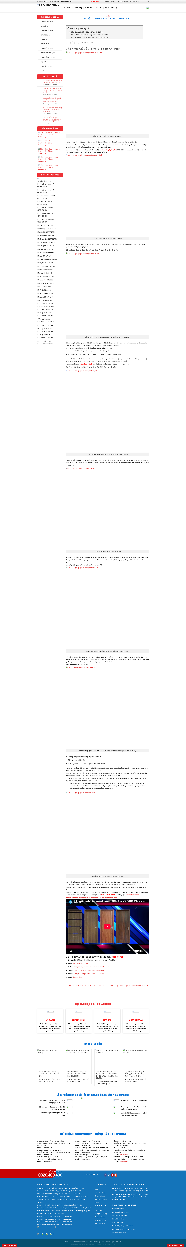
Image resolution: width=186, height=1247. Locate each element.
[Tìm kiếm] (148, 1)
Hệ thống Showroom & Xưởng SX (128, 1)
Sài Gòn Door (78, 977)
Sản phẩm (88, 8)
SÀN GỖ (43, 71)
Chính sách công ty (100, 1223)
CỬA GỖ (43, 26)
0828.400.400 (95, 1)
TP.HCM (40, 1202)
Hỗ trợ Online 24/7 (176, 1245)
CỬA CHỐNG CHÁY (47, 21)
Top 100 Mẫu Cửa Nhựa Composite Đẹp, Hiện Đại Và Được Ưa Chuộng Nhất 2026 (52, 119)
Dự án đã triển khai (100, 1193)
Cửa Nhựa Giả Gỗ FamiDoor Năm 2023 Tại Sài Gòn (87, 986)
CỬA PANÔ (44, 39)
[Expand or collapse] (141, 28)
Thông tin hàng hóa (117, 1222)
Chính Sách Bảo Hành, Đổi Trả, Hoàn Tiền (123, 1229)
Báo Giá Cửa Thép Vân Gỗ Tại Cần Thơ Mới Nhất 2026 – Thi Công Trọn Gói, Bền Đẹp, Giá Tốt (52, 99)
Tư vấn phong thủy (100, 1220)
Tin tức (99, 8)
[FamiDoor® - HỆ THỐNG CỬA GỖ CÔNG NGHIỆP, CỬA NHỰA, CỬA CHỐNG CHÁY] (50, 8)
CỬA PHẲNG (45, 44)
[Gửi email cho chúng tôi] (144, 1)
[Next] (149, 1068)
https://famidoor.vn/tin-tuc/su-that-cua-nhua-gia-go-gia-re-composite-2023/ (92, 897)
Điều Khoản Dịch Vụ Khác (119, 1233)
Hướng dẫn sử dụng (100, 1214)
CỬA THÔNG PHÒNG (48, 57)
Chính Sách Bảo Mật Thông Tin (120, 1212)
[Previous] (36, 1068)
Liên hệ (114, 8)
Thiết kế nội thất (99, 1196)
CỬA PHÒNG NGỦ (47, 48)
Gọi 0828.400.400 (10, 1245)
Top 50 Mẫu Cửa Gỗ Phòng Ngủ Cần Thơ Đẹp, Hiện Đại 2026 (53, 81)
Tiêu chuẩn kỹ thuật (100, 1199)
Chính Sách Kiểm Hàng (118, 1209)
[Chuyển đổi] (54, 22)
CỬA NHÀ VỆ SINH (47, 30)
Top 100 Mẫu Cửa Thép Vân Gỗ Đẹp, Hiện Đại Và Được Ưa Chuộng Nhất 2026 (53, 109)
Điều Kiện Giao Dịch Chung (119, 1215)
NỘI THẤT (44, 62)
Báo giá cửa (98, 1211)
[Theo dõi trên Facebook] (141, 1)
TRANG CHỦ (68, 8)
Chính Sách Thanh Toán (118, 1219)
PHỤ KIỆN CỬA (46, 66)
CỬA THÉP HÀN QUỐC (48, 53)
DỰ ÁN (107, 8)
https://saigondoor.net (101, 967)
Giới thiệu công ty (109, 1)
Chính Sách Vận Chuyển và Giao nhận (122, 1226)
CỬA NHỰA (44, 35)
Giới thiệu (79, 8)
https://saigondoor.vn (83, 967)
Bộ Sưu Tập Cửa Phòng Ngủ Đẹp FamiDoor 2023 (128, 986)
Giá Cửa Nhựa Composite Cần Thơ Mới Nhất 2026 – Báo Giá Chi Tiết (52, 90)
